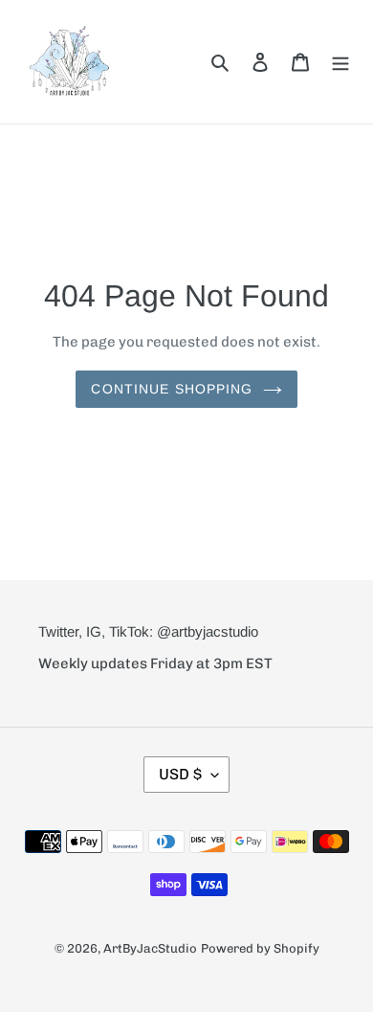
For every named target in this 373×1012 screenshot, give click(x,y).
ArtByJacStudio (150, 948)
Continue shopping (171, 388)
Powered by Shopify (260, 948)
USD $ (180, 774)
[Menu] (340, 61)
